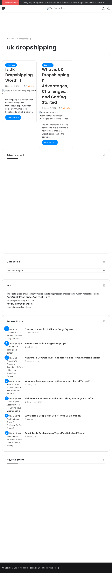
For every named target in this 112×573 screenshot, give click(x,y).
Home (11, 39)
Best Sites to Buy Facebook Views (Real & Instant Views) (55, 433)
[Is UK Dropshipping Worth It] (19, 92)
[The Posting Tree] (56, 8)
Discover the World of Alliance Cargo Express (49, 329)
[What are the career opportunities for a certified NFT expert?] (15, 387)
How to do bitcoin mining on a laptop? (45, 343)
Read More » (13, 117)
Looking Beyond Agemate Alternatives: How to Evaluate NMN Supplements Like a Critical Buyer (64, 2)
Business (11, 65)
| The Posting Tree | (50, 568)
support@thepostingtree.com (20, 300)
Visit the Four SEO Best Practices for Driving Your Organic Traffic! (59, 398)
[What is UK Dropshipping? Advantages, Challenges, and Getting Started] (56, 115)
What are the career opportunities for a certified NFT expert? (57, 381)
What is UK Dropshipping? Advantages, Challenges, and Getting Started (55, 86)
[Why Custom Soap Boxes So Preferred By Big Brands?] (15, 422)
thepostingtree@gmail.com (19, 307)
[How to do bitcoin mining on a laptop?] (15, 348)
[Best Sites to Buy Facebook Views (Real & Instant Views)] (15, 439)
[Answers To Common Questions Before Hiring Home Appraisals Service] (15, 367)
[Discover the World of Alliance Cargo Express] (15, 334)
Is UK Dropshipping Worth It (19, 75)
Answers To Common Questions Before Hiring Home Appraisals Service (62, 357)
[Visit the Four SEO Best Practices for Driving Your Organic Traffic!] (15, 404)
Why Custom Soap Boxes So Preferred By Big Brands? (53, 415)
